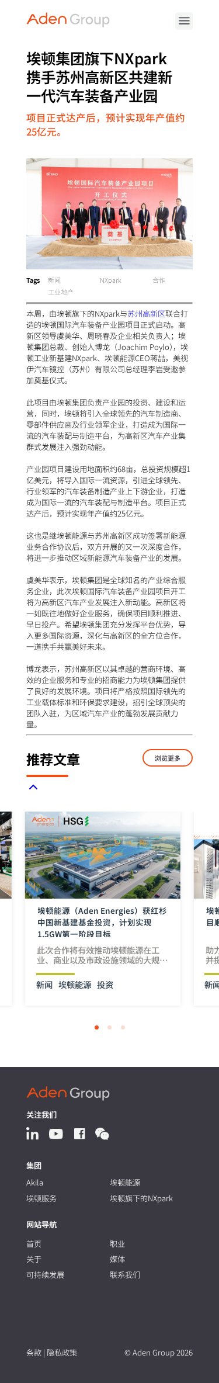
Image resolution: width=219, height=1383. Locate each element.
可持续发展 (45, 1274)
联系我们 (125, 1274)
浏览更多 (167, 757)
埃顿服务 (41, 1198)
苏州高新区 (146, 313)
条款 (33, 1352)
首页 (33, 1243)
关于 (33, 1258)
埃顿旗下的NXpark (141, 1198)
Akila (34, 1182)
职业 (117, 1243)
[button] (97, 1027)
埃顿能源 (125, 1182)
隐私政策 (62, 1352)
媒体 (117, 1258)
